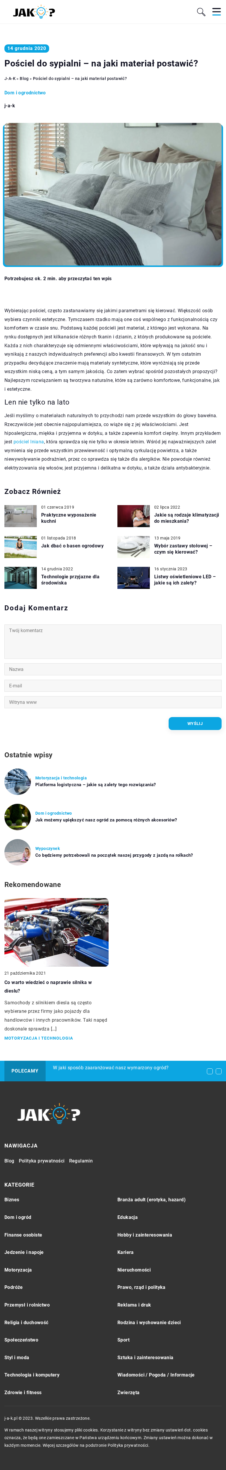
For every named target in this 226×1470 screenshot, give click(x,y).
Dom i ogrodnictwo (25, 93)
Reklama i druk (134, 1305)
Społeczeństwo (21, 1340)
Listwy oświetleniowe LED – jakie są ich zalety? (185, 580)
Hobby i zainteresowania (144, 1235)
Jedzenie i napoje (24, 1252)
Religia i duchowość (26, 1322)
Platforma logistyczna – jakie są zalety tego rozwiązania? (95, 784)
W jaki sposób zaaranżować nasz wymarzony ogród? (111, 1067)
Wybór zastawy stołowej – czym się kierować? (183, 549)
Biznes (11, 1199)
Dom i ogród (17, 1217)
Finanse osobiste (23, 1235)
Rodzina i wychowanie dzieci (149, 1322)
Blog (9, 1161)
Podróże (13, 1287)
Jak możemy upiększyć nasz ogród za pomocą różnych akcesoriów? (106, 820)
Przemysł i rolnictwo (27, 1305)
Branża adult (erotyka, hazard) (151, 1199)
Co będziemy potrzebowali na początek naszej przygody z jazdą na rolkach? (114, 855)
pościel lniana (29, 442)
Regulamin (81, 1161)
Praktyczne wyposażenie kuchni (69, 518)
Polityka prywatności (42, 1161)
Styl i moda (16, 1357)
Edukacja (127, 1217)
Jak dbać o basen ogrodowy (72, 546)
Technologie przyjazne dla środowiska (70, 580)
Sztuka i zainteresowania (145, 1357)
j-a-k (9, 105)
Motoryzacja (18, 1270)
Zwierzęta (128, 1392)
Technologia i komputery (31, 1375)
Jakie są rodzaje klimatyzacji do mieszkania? (186, 518)
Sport (123, 1340)
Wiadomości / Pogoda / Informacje (156, 1375)
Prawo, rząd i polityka (141, 1287)
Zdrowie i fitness (23, 1392)
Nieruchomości (134, 1270)
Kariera (125, 1252)
